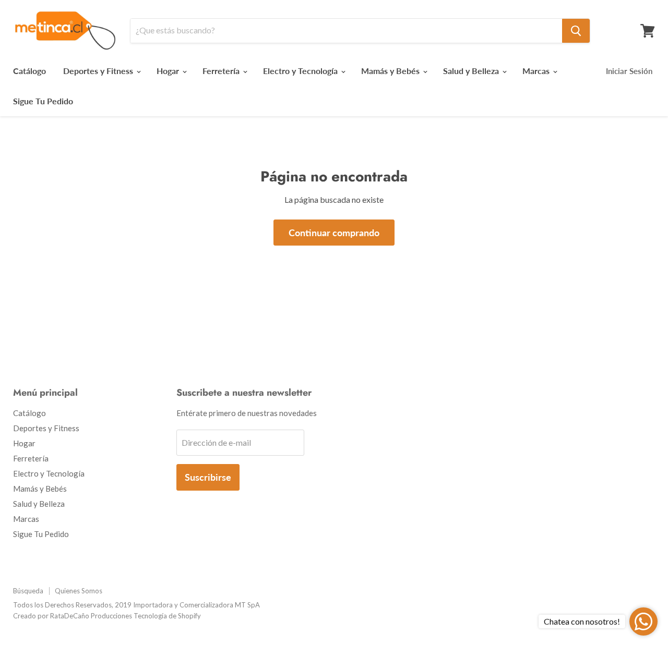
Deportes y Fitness (99, 71)
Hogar (169, 71)
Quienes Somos (78, 591)
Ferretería (222, 71)
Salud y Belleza (472, 71)
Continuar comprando (334, 232)
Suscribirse (208, 477)
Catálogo (29, 71)
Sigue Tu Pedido (43, 101)
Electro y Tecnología (301, 71)
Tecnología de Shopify (167, 616)
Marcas (537, 71)
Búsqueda (28, 591)
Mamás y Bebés (391, 71)
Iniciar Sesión (629, 71)
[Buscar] (576, 31)
